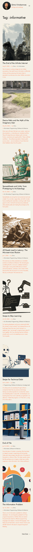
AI (17, 66)
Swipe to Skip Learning (12, 316)
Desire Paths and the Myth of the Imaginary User (16, 121)
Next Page (26, 534)
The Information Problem (13, 504)
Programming (13, 128)
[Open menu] (29, 6)
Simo (14, 66)
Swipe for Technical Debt (13, 379)
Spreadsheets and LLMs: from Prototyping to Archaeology (15, 187)
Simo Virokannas (18, 5)
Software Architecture (22, 128)
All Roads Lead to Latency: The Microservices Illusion (15, 251)
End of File (7, 443)
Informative (21, 66)
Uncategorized (26, 385)
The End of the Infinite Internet (15, 63)
